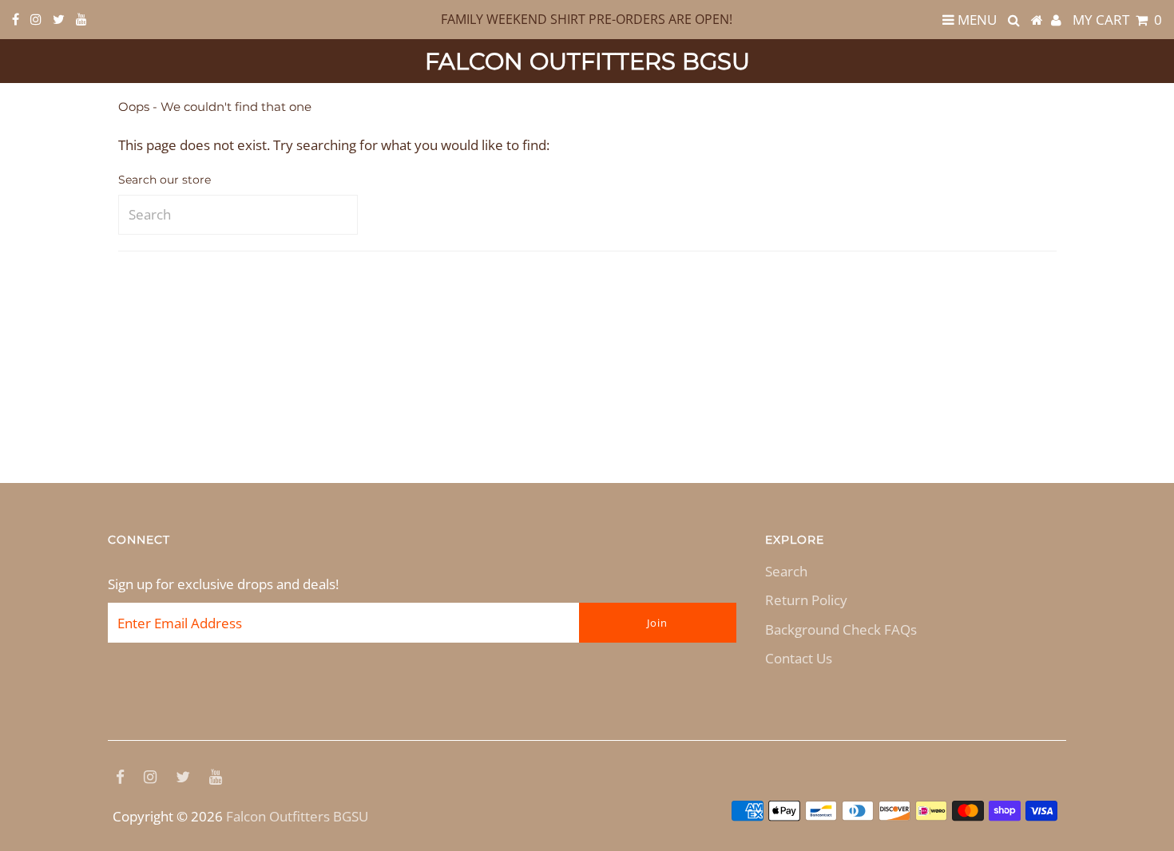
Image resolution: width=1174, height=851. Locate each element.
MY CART (1117, 19)
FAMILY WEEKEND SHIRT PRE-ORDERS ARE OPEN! (586, 19)
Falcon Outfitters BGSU (587, 61)
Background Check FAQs (841, 629)
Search (786, 571)
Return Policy (806, 600)
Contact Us (798, 658)
